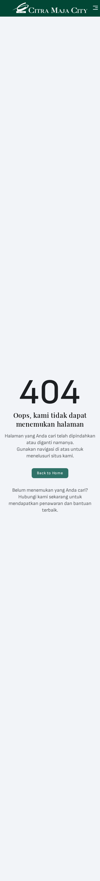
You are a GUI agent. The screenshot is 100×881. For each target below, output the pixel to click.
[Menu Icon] (95, 7)
